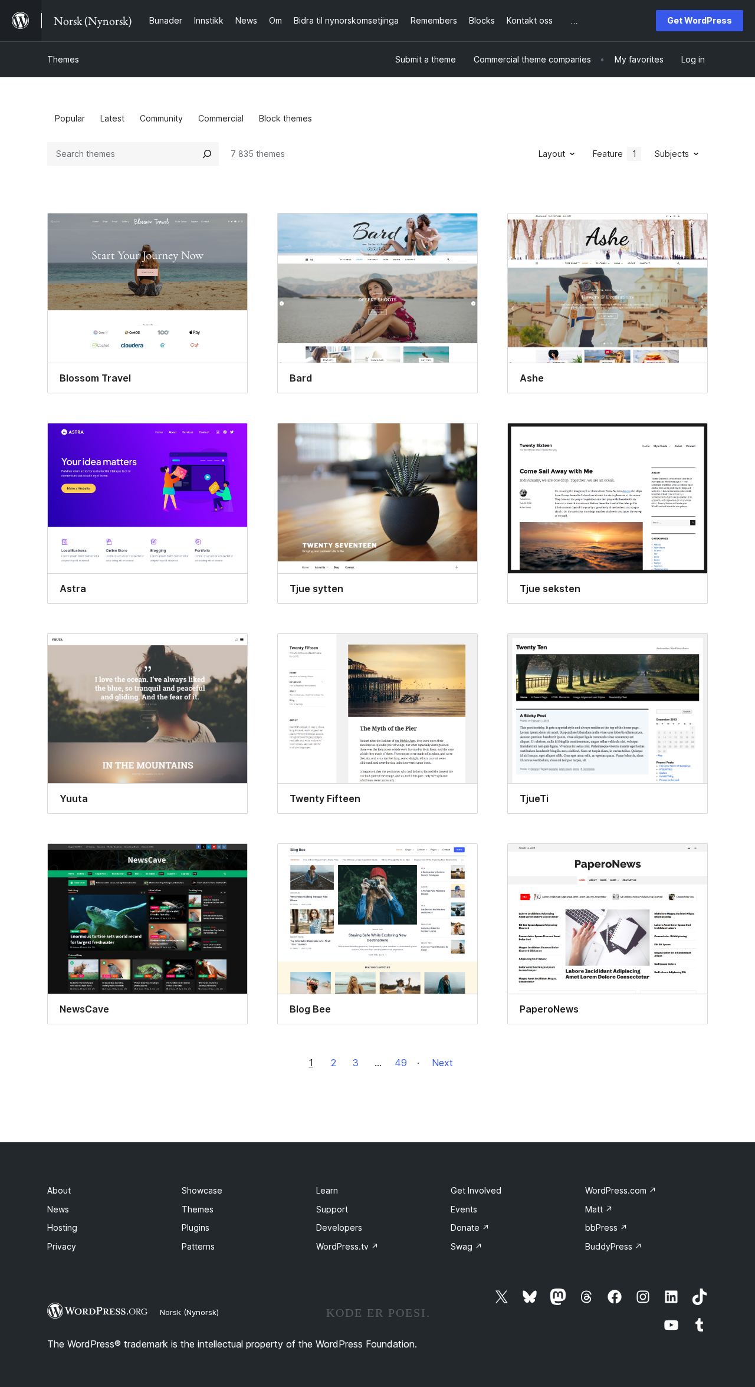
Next (442, 1063)
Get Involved (476, 1190)
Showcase (202, 1190)
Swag (466, 1246)
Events (464, 1209)
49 (401, 1063)
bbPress (606, 1227)
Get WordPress (699, 20)
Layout (552, 154)
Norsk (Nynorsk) (189, 1312)
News (58, 1209)
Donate (470, 1227)
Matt (599, 1209)
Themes (63, 59)
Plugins (195, 1227)
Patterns (198, 1246)
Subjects (672, 154)
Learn (327, 1190)
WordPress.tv (347, 1246)
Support (332, 1209)
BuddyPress (613, 1246)
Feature (614, 154)
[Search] (207, 154)
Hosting (62, 1227)
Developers (339, 1227)
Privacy (61, 1246)
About (59, 1190)
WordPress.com (620, 1190)
